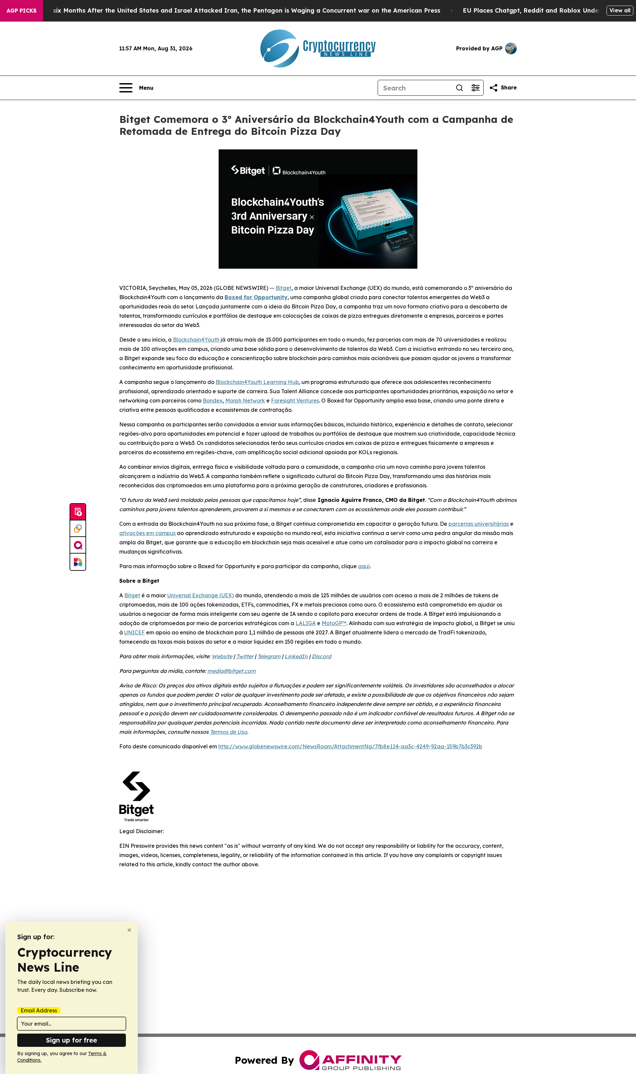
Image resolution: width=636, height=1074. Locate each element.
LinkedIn (296, 656)
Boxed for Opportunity (256, 297)
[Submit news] (77, 512)
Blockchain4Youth (196, 339)
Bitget (284, 288)
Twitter (244, 656)
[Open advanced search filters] (475, 87)
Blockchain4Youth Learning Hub (257, 382)
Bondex (213, 400)
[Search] (459, 87)
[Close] (129, 930)
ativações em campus (147, 533)
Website (222, 656)
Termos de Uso (228, 731)
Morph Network (245, 400)
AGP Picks (21, 10)
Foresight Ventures (295, 400)
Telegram (269, 656)
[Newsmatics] (77, 562)
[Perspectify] (77, 528)
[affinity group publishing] (77, 545)
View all (620, 10)
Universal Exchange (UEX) (200, 595)
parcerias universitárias (479, 523)
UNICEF (134, 632)
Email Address (39, 1010)
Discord (321, 656)
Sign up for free (71, 1040)
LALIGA (305, 623)
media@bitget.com (231, 671)
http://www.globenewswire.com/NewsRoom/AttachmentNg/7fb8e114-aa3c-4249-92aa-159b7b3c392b (350, 746)
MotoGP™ (334, 623)
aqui (364, 566)
